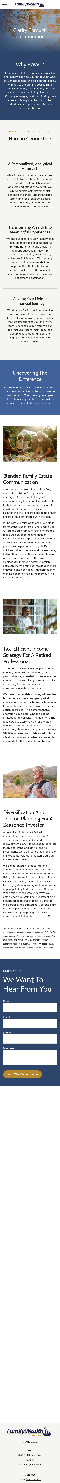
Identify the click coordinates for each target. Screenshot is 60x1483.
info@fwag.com (30, 1442)
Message (8, 1048)
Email (6, 1017)
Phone (7, 1032)
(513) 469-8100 (33, 1479)
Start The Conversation (22, 1074)
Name (6, 1001)
